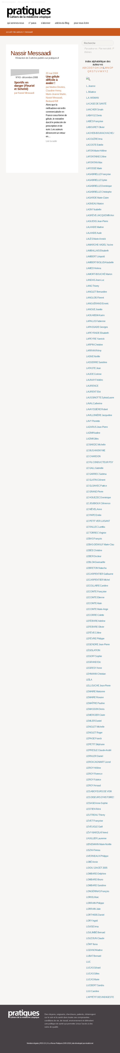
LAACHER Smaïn (94, 109)
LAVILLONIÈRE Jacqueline (99, 415)
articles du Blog (62, 23)
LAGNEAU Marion (95, 203)
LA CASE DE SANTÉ (96, 103)
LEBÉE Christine (94, 550)
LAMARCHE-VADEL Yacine (99, 244)
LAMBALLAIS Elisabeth (97, 250)
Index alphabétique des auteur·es (97, 63)
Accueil (9, 32)
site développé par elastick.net (82, 1043)
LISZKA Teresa (93, 850)
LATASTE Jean (93, 368)
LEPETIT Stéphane (95, 744)
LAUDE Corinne (94, 374)
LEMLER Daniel (94, 721)
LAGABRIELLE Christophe (99, 192)
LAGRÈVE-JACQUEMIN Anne (100, 215)
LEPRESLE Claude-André (98, 750)
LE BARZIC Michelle (96, 444)
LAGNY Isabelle (93, 209)
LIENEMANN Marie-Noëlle (99, 844)
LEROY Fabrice (93, 779)
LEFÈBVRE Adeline (95, 621)
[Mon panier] (101, 22)
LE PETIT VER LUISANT (98, 521)
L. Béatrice (91, 92)
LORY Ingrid (92, 920)
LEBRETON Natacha (96, 568)
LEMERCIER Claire (95, 715)
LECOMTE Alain (94, 603)
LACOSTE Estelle (94, 145)
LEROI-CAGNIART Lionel (98, 762)
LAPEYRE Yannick (95, 339)
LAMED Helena (93, 268)
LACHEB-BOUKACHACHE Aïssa (102, 133)
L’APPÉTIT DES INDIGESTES (100, 997)
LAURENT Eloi (93, 391)
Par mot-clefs (105, 48)
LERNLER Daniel (94, 756)
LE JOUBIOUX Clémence (98, 503)
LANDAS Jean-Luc (95, 280)
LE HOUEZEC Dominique (98, 497)
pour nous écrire (81, 23)
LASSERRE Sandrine (96, 362)
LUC (88, 962)
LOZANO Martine (94, 950)
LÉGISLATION (93, 650)
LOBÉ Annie (92, 862)
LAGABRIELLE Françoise (98, 174)
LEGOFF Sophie (94, 656)
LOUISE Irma (92, 926)
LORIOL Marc (92, 897)
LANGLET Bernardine (96, 292)
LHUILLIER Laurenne (96, 838)
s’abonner (45, 23)
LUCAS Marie (92, 979)
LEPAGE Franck (94, 738)
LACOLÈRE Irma (94, 139)
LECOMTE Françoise (96, 591)
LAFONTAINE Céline (96, 156)
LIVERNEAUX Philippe (97, 856)
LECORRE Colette (95, 615)
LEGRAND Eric (93, 662)
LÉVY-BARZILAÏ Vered (97, 832)
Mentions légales (33, 1043)
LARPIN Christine (94, 344)
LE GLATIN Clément (95, 480)
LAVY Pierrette (93, 421)
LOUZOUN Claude (95, 938)
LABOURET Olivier (95, 127)
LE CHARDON (93, 456)
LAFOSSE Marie (94, 168)
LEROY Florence (94, 773)
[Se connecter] (110, 22)
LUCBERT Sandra (95, 985)
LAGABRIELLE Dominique (99, 186)
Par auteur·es (90, 48)
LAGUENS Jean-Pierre (97, 221)
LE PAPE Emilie (93, 515)
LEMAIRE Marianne (95, 691)
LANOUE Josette (94, 309)
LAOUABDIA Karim (95, 315)
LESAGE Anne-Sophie (97, 803)
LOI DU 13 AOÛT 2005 (96, 868)
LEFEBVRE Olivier (95, 627)
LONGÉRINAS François (97, 891)
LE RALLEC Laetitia (95, 527)
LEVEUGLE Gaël (94, 826)
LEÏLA (89, 679)
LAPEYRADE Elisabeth (97, 333)
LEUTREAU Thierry (95, 815)
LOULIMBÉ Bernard (95, 932)
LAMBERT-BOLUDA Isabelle (100, 262)
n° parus (32, 23)
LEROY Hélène (93, 768)
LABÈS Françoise (94, 121)
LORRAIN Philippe (95, 903)
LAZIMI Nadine (93, 433)
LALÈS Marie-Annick (96, 239)
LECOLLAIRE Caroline (97, 585)
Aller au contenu (23, 2)
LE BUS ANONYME (95, 450)
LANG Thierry (92, 286)
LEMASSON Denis (95, 709)
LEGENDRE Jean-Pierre (98, 644)
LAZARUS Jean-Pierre (97, 427)
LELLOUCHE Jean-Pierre (98, 685)
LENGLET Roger (94, 732)
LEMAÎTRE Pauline (95, 703)
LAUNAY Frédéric (94, 380)
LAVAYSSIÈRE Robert (97, 409)
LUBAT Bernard (93, 956)
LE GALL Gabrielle (94, 468)
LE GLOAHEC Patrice (96, 485)
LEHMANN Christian (96, 674)
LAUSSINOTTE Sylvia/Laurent (100, 397)
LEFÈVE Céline (93, 632)
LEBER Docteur (93, 556)
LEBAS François (94, 538)
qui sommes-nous (15, 23)
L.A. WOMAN (92, 98)
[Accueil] (29, 12)
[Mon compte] (106, 22)
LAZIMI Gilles (92, 438)
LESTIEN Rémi (93, 809)
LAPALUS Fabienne (95, 321)
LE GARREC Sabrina (96, 474)
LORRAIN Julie (93, 909)
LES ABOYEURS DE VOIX (99, 791)
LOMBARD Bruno (94, 879)
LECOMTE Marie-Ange (97, 609)
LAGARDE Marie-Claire (97, 197)
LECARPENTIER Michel (98, 580)
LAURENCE (92, 386)
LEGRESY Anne (94, 668)
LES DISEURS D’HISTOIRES (100, 797)
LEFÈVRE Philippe (95, 638)
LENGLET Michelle (95, 726)
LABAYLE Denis (94, 115)
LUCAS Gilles (92, 973)
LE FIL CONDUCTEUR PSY (99, 462)
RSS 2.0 (43, 1043)
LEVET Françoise (94, 821)
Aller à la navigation (9, 2)
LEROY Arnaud (93, 785)
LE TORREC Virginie (96, 532)
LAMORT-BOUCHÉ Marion (99, 274)
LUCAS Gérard (93, 967)
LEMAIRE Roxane (95, 697)
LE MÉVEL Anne (94, 509)
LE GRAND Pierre (94, 491)
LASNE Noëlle (93, 356)
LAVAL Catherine (94, 403)
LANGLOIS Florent (95, 297)
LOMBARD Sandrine (96, 885)
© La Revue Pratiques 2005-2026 (59, 1043)
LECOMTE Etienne (95, 597)
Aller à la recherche (38, 2)
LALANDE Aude (94, 233)
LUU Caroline (92, 991)
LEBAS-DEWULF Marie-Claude (101, 544)
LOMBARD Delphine (96, 873)
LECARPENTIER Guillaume (99, 574)
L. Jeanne (90, 86)
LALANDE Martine (95, 227)
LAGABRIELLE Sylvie (96, 180)
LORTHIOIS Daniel (95, 915)
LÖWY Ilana (91, 944)
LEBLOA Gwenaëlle (95, 562)
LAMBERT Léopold (95, 256)
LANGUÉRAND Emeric (97, 303)
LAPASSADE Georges (97, 327)
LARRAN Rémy (93, 350)
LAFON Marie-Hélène (96, 150)
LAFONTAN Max (94, 162)
